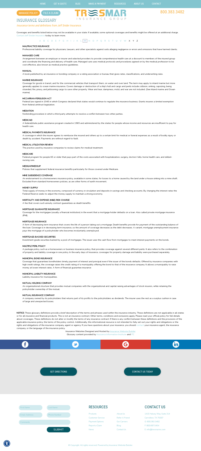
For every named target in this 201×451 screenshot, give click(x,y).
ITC (132, 334)
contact (140, 325)
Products (93, 414)
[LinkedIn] (176, 344)
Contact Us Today (142, 371)
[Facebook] (25, 344)
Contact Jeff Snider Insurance (31, 35)
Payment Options (96, 421)
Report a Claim (95, 425)
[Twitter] (75, 344)
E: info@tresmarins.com (155, 429)
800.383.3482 (172, 11)
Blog (119, 425)
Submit (59, 429)
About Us (121, 414)
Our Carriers (122, 421)
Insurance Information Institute (111, 334)
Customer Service (97, 418)
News (91, 429)
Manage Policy (28, 13)
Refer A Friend (123, 418)
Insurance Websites (75, 331)
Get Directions (58, 371)
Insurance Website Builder (123, 331)
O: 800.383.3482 (152, 421)
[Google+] (126, 344)
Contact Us (121, 429)
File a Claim (50, 13)
